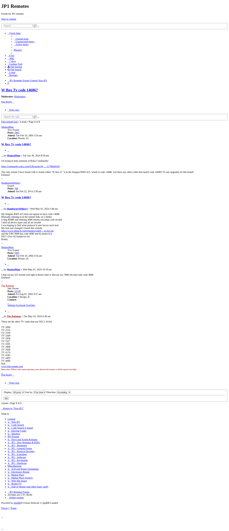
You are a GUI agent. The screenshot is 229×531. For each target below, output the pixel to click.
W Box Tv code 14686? (19, 90)
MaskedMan (7, 127)
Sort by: (29, 392)
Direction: (51, 392)
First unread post (9, 121)
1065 (16, 132)
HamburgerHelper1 (10, 183)
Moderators (19, 96)
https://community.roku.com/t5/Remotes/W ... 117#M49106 (30, 166)
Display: (8, 392)
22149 (17, 291)
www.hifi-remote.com (12, 366)
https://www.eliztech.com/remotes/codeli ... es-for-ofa (27, 231)
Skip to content (8, 19)
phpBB (17, 503)
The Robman (7, 285)
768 (16, 188)
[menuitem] (21, 39)
